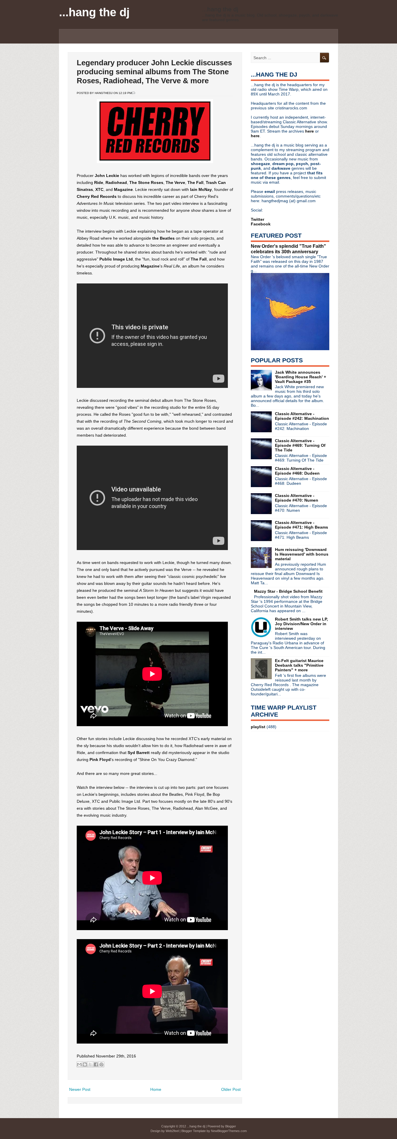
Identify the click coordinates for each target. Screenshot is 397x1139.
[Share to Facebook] (96, 1064)
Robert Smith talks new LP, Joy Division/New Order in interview (301, 624)
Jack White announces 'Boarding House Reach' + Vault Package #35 (300, 377)
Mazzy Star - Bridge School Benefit (288, 591)
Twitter (257, 219)
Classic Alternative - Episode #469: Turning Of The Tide (300, 445)
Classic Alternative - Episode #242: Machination (302, 416)
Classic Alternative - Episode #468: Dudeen (297, 471)
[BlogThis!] (85, 1064)
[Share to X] (90, 1064)
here (310, 131)
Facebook (261, 224)
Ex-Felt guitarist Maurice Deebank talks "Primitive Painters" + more (299, 665)
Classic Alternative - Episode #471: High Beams (301, 524)
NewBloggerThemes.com (229, 1131)
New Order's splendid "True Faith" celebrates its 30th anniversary (288, 248)
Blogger (230, 1126)
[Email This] (79, 1064)
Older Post (231, 1089)
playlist (258, 726)
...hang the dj (94, 12)
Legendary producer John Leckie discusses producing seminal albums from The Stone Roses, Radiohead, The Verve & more (154, 71)
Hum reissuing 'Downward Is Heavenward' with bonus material (301, 554)
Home (155, 1089)
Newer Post (79, 1089)
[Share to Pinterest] (101, 1064)
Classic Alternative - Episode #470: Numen (296, 497)
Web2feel (172, 1131)
